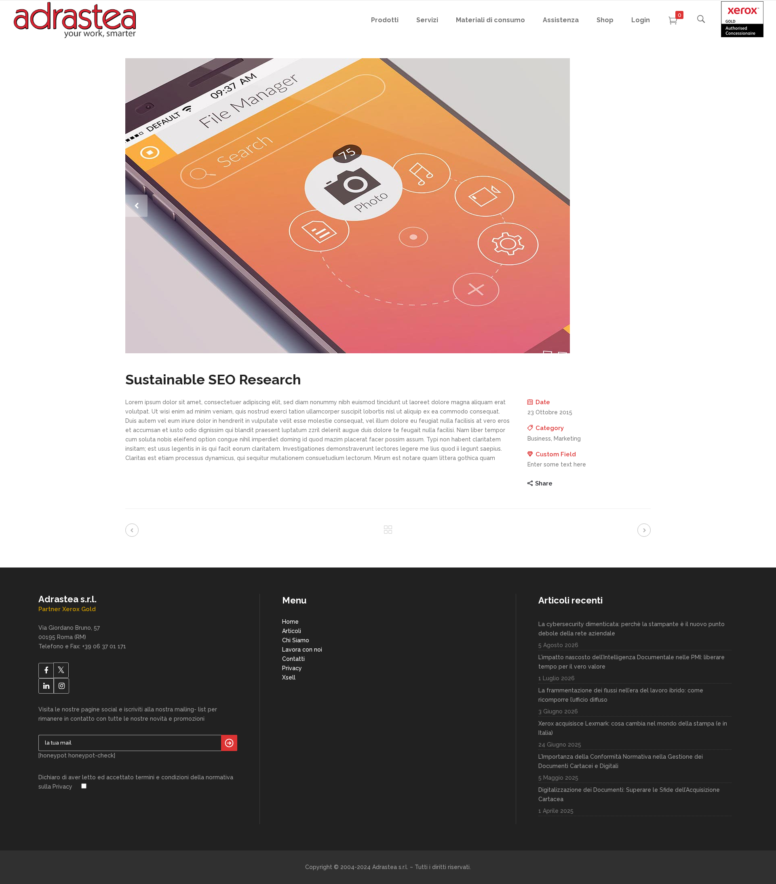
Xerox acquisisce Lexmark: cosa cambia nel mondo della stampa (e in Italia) (632, 728)
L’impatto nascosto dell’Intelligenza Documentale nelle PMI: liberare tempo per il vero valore (631, 662)
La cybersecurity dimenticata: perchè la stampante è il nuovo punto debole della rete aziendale (631, 629)
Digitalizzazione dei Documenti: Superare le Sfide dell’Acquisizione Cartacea (629, 794)
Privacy (292, 668)
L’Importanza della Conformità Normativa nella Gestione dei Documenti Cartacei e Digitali (620, 761)
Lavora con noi (302, 649)
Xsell (288, 677)
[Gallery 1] (388, 205)
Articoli (291, 631)
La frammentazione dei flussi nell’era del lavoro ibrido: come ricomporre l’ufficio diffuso (620, 695)
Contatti (293, 659)
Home (290, 621)
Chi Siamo (295, 640)
